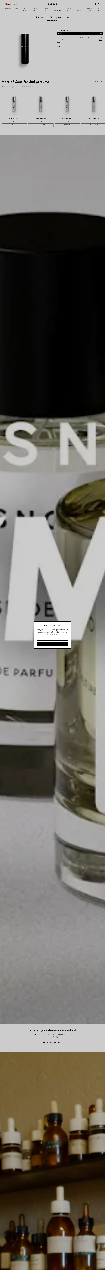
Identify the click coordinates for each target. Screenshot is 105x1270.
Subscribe (52, 644)
